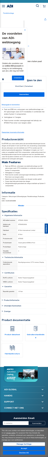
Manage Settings (24, 444)
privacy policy (10, 433)
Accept (24, 448)
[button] (46, 229)
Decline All (24, 453)
